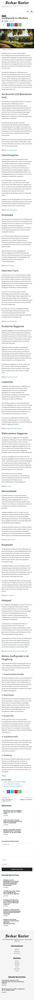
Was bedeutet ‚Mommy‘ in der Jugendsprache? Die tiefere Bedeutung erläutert (13, 982)
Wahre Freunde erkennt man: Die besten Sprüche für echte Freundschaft (12, 821)
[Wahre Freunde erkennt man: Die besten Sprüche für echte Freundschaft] (27, 822)
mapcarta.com (11, 539)
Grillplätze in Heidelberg (26, 799)
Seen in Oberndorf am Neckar (11, 784)
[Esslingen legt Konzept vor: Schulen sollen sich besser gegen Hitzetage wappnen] (25, 902)
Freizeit (4, 16)
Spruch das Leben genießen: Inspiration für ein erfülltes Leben (12, 812)
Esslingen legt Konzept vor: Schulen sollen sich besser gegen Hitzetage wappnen (11, 902)
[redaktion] (3, 21)
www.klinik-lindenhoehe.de (14, 428)
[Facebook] (8, 24)
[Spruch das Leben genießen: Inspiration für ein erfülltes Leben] (27, 813)
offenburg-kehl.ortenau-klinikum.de (17, 651)
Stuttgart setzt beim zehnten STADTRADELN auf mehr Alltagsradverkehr (11, 921)
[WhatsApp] (20, 24)
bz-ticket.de (10, 595)
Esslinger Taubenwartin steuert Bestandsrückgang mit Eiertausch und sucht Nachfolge (12, 912)
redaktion (6, 21)
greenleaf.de (10, 265)
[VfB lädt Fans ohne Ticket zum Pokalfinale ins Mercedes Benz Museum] (25, 893)
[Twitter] (12, 24)
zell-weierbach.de (12, 150)
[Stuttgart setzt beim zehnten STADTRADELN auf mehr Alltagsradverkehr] (25, 922)
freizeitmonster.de (12, 377)
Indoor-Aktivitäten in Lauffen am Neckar (14, 782)
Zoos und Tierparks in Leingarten (12, 786)
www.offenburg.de (12, 210)
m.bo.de (9, 486)
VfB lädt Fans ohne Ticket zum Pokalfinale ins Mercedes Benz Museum (11, 892)
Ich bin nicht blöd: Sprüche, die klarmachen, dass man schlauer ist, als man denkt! (12, 831)
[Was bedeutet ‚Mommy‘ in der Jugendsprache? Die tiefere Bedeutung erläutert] (29, 982)
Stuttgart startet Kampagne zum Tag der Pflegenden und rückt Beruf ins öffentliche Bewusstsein (11, 882)
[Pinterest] (16, 24)
